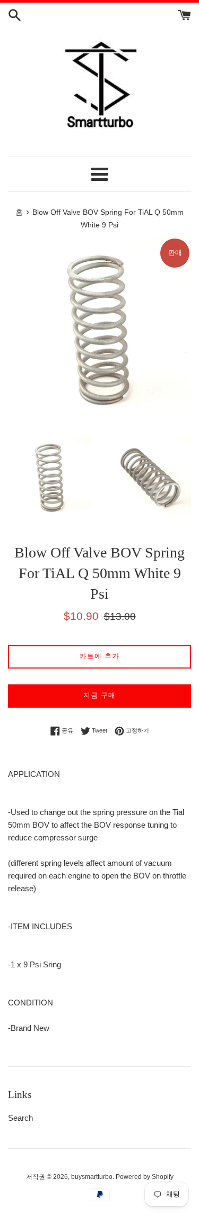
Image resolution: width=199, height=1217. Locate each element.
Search (20, 1117)
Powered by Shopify (145, 1177)
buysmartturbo (92, 1177)
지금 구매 (99, 695)
